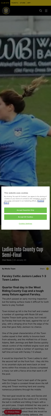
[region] (25, 208)
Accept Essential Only (25, 210)
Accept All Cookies (25, 217)
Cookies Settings (25, 224)
